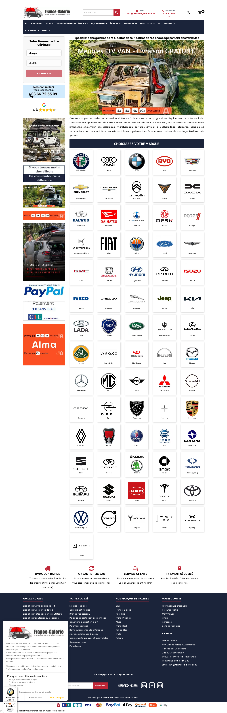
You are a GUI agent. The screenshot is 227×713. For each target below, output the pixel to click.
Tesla (164, 500)
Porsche (192, 418)
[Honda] (108, 271)
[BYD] (164, 161)
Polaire (119, 637)
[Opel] (108, 408)
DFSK (164, 226)
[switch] (10, 709)
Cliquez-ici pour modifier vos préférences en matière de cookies (32, 710)
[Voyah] (136, 518)
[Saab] (136, 435)
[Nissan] (192, 381)
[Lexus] (192, 326)
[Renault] (81, 435)
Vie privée (121, 674)
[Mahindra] (136, 353)
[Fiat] (108, 243)
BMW (137, 171)
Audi (109, 171)
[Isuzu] (192, 271)
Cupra (164, 198)
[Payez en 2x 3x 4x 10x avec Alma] (44, 215)
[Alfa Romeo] (81, 161)
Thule (118, 633)
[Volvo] (108, 518)
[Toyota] (192, 490)
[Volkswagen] (81, 518)
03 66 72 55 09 (169, 15)
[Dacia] (192, 188)
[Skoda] (136, 463)
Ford (164, 253)
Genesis (192, 253)
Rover (109, 445)
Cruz (118, 605)
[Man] (164, 353)
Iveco (81, 308)
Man (164, 363)
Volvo (108, 528)
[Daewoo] (81, 216)
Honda (109, 281)
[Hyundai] (136, 271)
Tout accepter (57, 697)
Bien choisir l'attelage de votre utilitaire (42, 613)
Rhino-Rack (121, 625)
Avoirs (165, 617)
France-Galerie (123, 609)
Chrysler (109, 198)
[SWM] (136, 490)
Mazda (192, 363)
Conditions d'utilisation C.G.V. (83, 621)
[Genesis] (192, 243)
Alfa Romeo (81, 171)
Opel (109, 418)
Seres (109, 473)
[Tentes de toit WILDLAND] (44, 139)
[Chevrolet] (81, 188)
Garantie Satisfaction (79, 609)
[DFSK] (164, 216)
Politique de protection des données (87, 617)
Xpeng (192, 528)
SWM (137, 500)
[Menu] (15, 688)
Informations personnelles (175, 605)
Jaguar (136, 308)
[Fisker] (136, 243)
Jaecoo (108, 308)
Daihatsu (109, 226)
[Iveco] (81, 298)
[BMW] (136, 161)
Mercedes (81, 390)
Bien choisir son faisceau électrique (41, 617)
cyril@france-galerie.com (140, 13)
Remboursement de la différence (86, 629)
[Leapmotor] (164, 326)
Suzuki (109, 500)
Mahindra (136, 363)
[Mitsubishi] (164, 381)
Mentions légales (78, 605)
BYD (164, 171)
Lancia (109, 335)
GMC (81, 281)
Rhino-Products (123, 617)
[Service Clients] (44, 91)
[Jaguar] (136, 298)
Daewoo (81, 226)
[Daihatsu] (108, 216)
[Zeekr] (81, 545)
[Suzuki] (108, 490)
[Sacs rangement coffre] (44, 252)
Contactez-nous (77, 641)
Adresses (167, 621)
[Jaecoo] (108, 298)
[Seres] (108, 463)
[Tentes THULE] (44, 196)
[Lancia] (108, 326)
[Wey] (164, 518)
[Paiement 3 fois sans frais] (44, 310)
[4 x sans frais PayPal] (44, 291)
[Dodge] (192, 216)
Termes (130, 674)
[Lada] (81, 326)
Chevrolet (81, 198)
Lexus (192, 335)
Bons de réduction (171, 625)
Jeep (164, 308)
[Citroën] (136, 188)
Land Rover (137, 335)
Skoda (137, 473)
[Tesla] (164, 490)
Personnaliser (35, 697)
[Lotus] (81, 353)
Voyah (137, 528)
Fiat (109, 253)
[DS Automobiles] (81, 243)
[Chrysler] (108, 188)
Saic (164, 445)
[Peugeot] (136, 408)
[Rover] (108, 435)
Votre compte (171, 598)
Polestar (164, 418)
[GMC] (81, 271)
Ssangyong (192, 473)
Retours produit (170, 609)
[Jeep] (164, 298)
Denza (137, 226)
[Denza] (136, 216)
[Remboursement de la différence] (44, 173)
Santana (192, 445)
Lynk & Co (109, 363)
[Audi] (108, 161)
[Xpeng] (192, 518)
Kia (192, 308)
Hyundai (137, 281)
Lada (81, 335)
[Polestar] (164, 408)
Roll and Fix (121, 629)
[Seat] (81, 463)
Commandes (169, 613)
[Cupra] (164, 188)
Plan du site (75, 646)
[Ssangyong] (192, 463)
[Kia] (192, 298)
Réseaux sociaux (16, 685)
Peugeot (137, 418)
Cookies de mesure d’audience (22, 682)
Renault (81, 445)
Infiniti (165, 281)
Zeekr (81, 555)
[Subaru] (81, 490)
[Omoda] (81, 408)
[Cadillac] (192, 161)
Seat (81, 473)
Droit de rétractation (79, 613)
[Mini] (136, 381)
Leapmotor (164, 335)
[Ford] (164, 243)
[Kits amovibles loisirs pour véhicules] (136, 77)
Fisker (136, 253)
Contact (168, 633)
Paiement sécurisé (78, 625)
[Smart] (164, 463)
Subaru (81, 500)
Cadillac (192, 171)
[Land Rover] (136, 326)
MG (108, 390)
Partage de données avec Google (23, 679)
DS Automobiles (81, 253)
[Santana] (192, 435)
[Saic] (164, 435)
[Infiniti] (164, 271)
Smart (164, 473)
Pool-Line (120, 613)
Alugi (118, 621)
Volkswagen (81, 528)
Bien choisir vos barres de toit (38, 609)
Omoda (81, 418)
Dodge (192, 226)
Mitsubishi (164, 390)
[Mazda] (192, 353)
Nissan (192, 390)
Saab (136, 445)
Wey (164, 528)
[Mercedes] (81, 381)
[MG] (108, 381)
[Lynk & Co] (108, 353)
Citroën (136, 198)
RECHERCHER (44, 73)
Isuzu (192, 281)
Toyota (192, 500)
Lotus (81, 363)
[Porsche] (192, 408)
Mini (137, 390)
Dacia (192, 198)
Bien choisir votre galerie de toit (39, 605)
